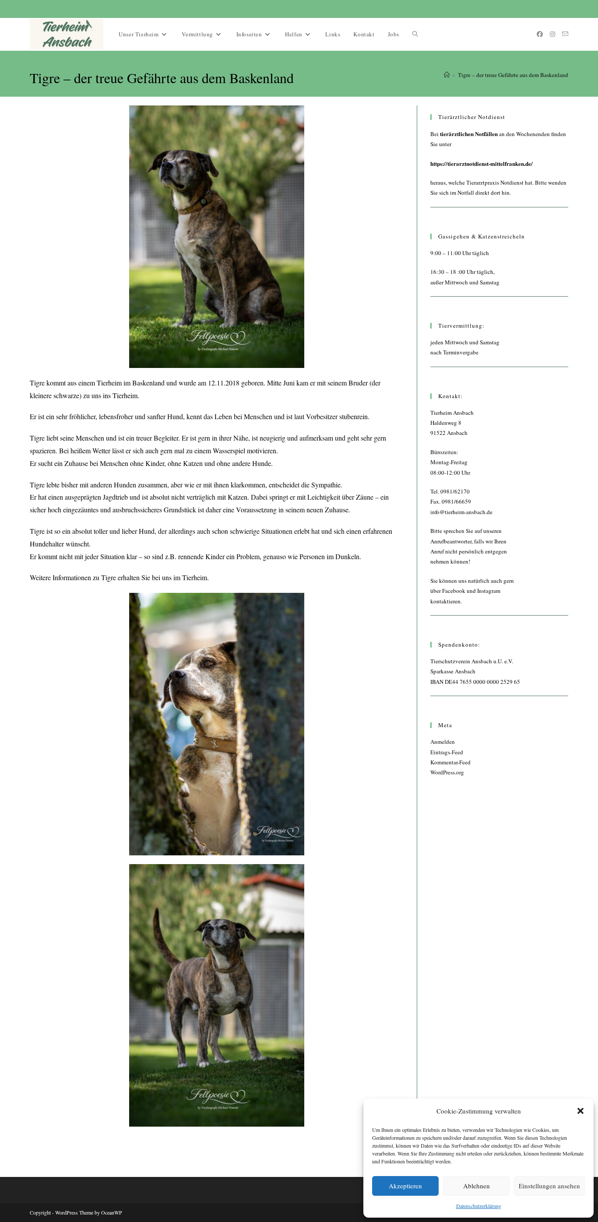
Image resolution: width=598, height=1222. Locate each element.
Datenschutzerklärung (478, 1205)
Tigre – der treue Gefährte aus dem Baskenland (513, 75)
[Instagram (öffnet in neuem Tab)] (552, 34)
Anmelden (442, 742)
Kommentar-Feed (450, 762)
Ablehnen (476, 1185)
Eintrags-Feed (446, 752)
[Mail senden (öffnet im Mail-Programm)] (565, 34)
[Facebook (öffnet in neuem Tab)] (539, 34)
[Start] (447, 75)
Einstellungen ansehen (549, 1185)
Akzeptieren (405, 1185)
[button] (580, 1110)
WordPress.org (447, 772)
